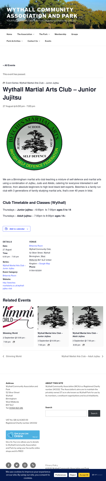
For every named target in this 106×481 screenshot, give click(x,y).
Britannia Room (9, 275)
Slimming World (10, 333)
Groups (74, 34)
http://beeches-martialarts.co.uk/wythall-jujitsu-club (13, 285)
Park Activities (13, 41)
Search (48, 407)
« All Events (9, 65)
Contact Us (33, 41)
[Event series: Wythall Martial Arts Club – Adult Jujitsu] (83, 345)
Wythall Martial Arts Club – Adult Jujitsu (81, 356)
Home (9, 34)
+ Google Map (44, 263)
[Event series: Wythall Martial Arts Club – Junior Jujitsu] (49, 345)
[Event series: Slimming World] (14, 342)
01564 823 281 (16, 408)
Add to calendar (17, 228)
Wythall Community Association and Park (42, 13)
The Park (43, 34)
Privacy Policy (51, 465)
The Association (24, 34)
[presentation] (18, 317)
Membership (60, 34)
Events (48, 41)
